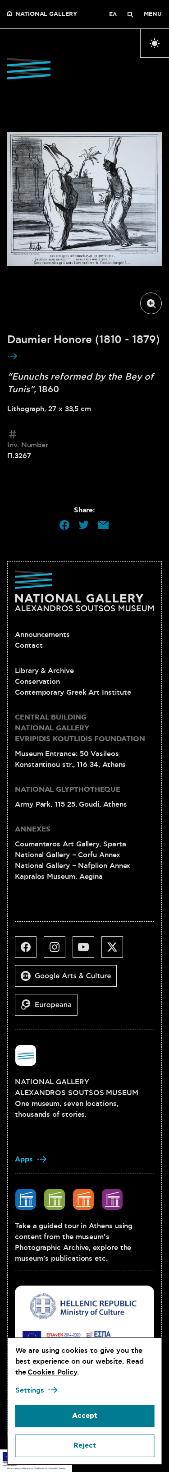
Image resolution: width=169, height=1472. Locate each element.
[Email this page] (103, 525)
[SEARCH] (130, 14)
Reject (84, 1445)
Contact (28, 645)
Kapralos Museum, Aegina (59, 876)
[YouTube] (87, 950)
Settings (29, 1390)
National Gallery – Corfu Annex (67, 854)
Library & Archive (44, 670)
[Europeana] (50, 1008)
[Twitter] (115, 950)
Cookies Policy (52, 1372)
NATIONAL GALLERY (46, 14)
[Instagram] (58, 950)
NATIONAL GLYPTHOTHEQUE (67, 789)
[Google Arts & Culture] (69, 979)
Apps (24, 1159)
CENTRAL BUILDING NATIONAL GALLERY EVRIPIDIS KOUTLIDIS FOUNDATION (80, 728)
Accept (84, 1416)
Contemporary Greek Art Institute (73, 692)
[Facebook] (29, 950)
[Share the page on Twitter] (84, 525)
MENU (153, 14)
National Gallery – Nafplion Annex (72, 865)
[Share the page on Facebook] (64, 525)
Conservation (37, 681)
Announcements (42, 634)
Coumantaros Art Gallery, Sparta (70, 844)
